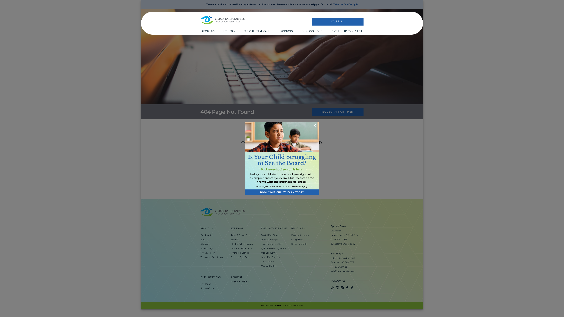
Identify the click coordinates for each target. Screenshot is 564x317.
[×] (282, 158)
